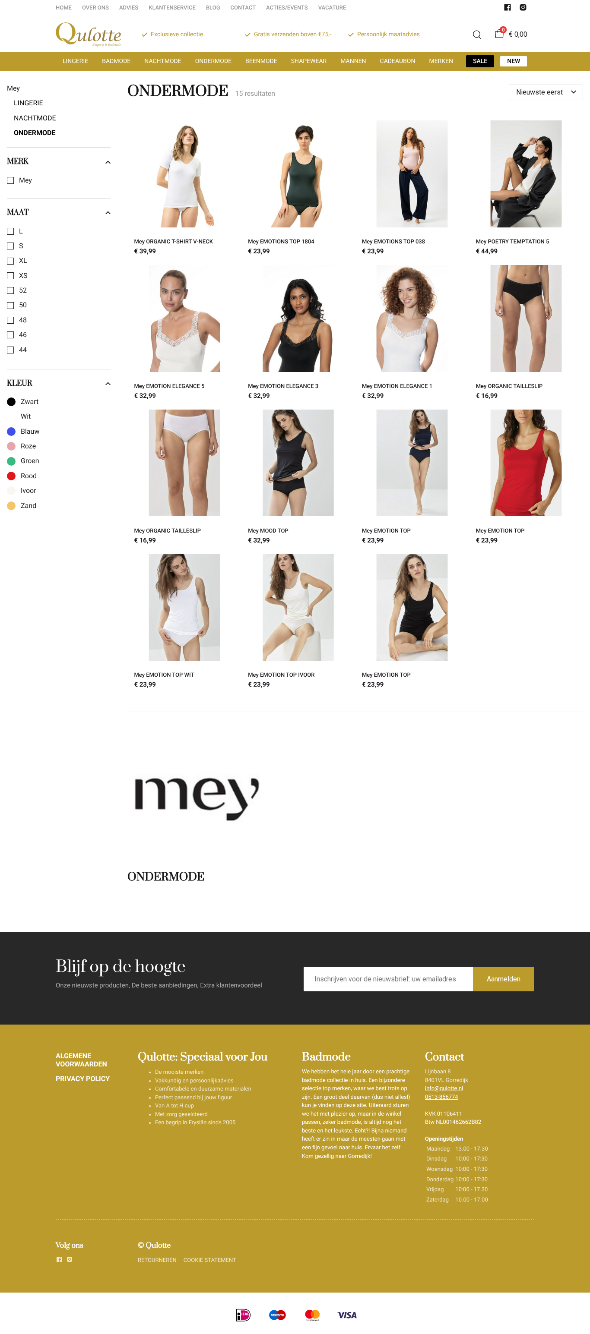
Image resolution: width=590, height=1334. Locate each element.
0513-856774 (441, 1097)
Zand (28, 506)
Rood (29, 476)
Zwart (29, 402)
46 (23, 335)
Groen (30, 461)
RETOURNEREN (157, 1260)
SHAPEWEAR (309, 61)
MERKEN (441, 61)
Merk (18, 162)
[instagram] (523, 9)
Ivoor (28, 491)
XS (23, 276)
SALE (480, 61)
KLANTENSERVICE (172, 8)
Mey (25, 180)
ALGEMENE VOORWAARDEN (81, 1060)
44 (23, 350)
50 (23, 305)
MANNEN (353, 61)
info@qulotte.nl (444, 1088)
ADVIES (128, 8)
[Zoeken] (477, 34)
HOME (64, 8)
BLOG (213, 8)
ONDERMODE (213, 61)
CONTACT (243, 8)
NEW (513, 61)
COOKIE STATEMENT (210, 1260)
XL (23, 261)
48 (23, 320)
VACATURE (332, 8)
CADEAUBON (398, 61)
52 (23, 290)
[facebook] (507, 9)
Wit (26, 416)
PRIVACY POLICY (83, 1079)
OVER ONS (95, 8)
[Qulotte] (88, 34)
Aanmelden (503, 979)
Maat (18, 213)
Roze (28, 446)
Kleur (19, 384)
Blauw (30, 431)
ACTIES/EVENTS (287, 8)
